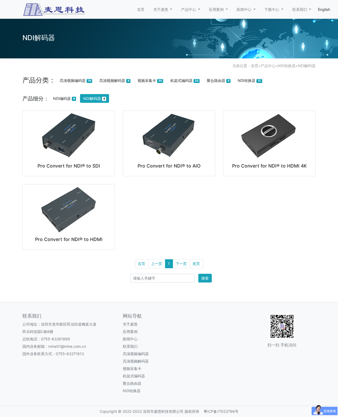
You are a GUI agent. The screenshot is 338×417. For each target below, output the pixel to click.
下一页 (181, 263)
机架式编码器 (184, 80)
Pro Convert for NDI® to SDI (68, 166)
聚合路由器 (218, 80)
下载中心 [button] (272, 9)
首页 (140, 9)
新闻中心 (130, 339)
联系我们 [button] (300, 9)
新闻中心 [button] (244, 9)
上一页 (156, 263)
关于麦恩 (130, 324)
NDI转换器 (286, 65)
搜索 (205, 278)
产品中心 (268, 65)
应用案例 (130, 331)
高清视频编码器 (75, 80)
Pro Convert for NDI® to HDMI (68, 239)
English (324, 9)
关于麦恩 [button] (161, 9)
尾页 (196, 263)
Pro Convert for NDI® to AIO (169, 166)
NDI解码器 (307, 65)
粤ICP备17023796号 (221, 411)
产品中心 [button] (189, 9)
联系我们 (130, 346)
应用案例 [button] (217, 9)
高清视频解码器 (114, 80)
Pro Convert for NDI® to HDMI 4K (269, 166)
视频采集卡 (150, 80)
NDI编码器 (64, 98)
